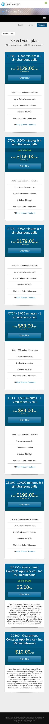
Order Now (24, 78)
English (21, 25)
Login (31, 25)
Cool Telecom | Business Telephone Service (10, 4)
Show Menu (9, 34)
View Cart (41, 25)
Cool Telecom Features (25, 125)
